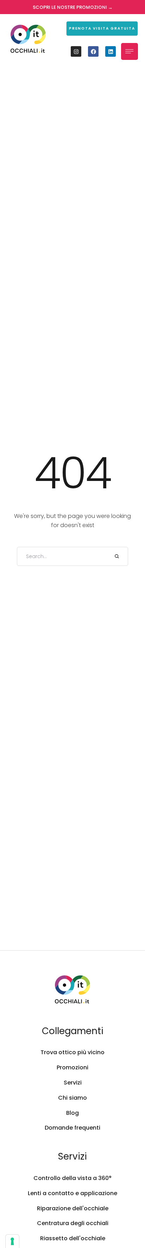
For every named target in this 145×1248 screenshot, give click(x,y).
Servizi (73, 1083)
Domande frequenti (72, 1128)
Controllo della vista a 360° (72, 1178)
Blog (72, 1113)
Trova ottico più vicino (72, 1052)
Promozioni (72, 1067)
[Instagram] (76, 51)
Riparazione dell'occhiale (72, 1208)
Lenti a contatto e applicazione (72, 1193)
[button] (102, 28)
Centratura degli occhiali (72, 1223)
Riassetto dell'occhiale (72, 1238)
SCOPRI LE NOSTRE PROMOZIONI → (73, 7)
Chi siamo (72, 1098)
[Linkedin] (110, 51)
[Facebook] (93, 51)
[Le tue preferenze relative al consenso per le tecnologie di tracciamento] (12, 1241)
